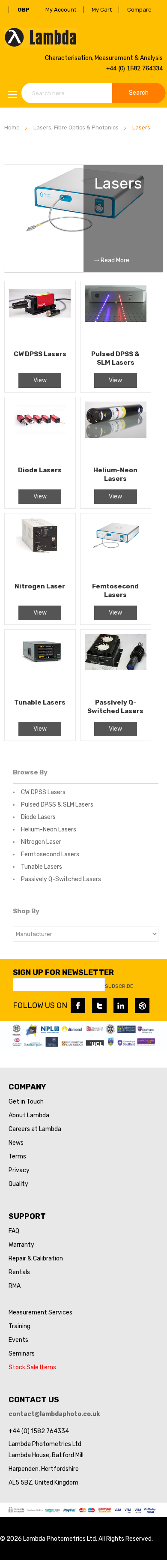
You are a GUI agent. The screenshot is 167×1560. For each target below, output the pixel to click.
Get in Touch (26, 1101)
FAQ (14, 1231)
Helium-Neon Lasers (48, 829)
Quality (18, 1184)
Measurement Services (40, 1312)
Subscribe (119, 986)
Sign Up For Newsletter (63, 972)
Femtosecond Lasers (50, 854)
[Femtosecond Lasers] (116, 548)
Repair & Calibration (36, 1258)
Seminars (22, 1353)
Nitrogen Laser (41, 842)
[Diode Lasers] (40, 432)
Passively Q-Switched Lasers (61, 879)
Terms (17, 1156)
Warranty (21, 1244)
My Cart (102, 9)
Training (19, 1326)
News (16, 1142)
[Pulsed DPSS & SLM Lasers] (116, 315)
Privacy (19, 1170)
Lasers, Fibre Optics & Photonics (76, 127)
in (120, 1005)
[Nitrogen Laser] (40, 548)
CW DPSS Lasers (43, 792)
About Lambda (29, 1115)
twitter (99, 1005)
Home (12, 127)
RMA (15, 1286)
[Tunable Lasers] (40, 664)
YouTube (142, 1005)
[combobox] (93, 93)
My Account (60, 9)
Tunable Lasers (41, 866)
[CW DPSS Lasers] (40, 315)
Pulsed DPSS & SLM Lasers (57, 804)
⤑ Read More (111, 261)
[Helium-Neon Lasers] (116, 432)
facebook (78, 1005)
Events (18, 1340)
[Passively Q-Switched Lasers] (116, 664)
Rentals (19, 1272)
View (40, 380)
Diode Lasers (38, 817)
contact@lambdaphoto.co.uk (54, 1414)
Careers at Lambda (35, 1129)
